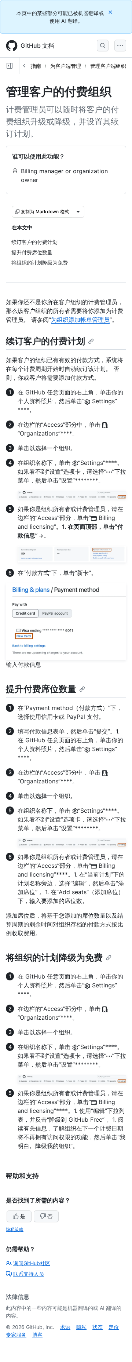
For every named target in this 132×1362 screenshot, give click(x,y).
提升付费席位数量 (41, 689)
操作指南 (31, 66)
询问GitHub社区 (31, 1263)
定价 (114, 1327)
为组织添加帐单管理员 (80, 319)
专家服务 (16, 1335)
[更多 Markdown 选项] (78, 212)
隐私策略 (14, 1229)
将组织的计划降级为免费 (54, 957)
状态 (97, 1327)
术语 (65, 1327)
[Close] (111, 12)
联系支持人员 (28, 1274)
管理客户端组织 (108, 66)
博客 (37, 1335)
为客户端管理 (65, 66)
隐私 (81, 1327)
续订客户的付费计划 (45, 341)
